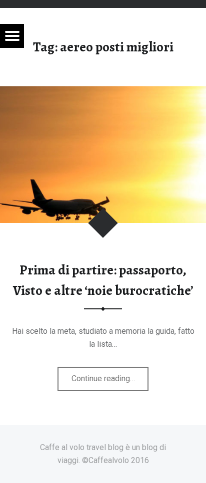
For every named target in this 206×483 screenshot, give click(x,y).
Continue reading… (110, 382)
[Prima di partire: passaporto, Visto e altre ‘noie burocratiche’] (103, 92)
